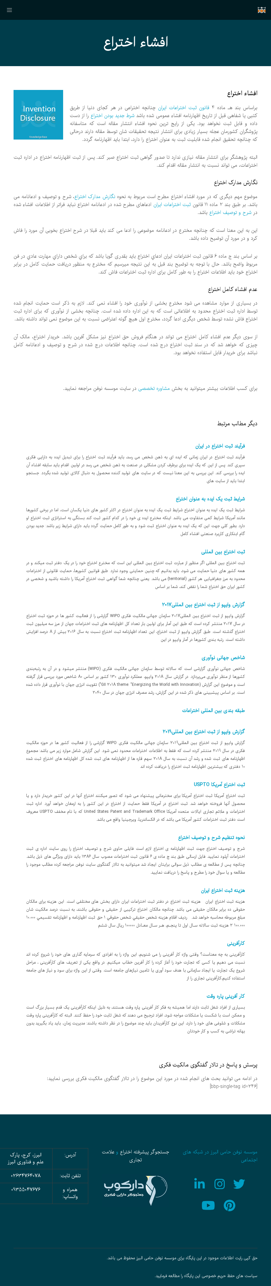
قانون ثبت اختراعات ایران (183, 108)
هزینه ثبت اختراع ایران (223, 890)
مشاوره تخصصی (154, 389)
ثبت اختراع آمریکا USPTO (219, 785)
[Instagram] (220, 1183)
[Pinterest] (230, 1205)
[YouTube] (210, 1205)
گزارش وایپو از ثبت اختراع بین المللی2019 (204, 732)
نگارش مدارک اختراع (94, 197)
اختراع (126, 1152)
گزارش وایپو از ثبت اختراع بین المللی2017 (203, 605)
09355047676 (25, 1190)
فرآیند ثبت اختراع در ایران (220, 446)
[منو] (12, 10)
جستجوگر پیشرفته (151, 1152)
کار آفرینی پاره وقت (226, 996)
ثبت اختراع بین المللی (223, 552)
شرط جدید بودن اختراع (113, 116)
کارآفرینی (236, 943)
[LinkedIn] (200, 1183)
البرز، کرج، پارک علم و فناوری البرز (26, 1158)
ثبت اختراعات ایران (172, 205)
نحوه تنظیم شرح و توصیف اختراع (211, 838)
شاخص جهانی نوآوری (223, 658)
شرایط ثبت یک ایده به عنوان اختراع (210, 499)
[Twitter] (240, 1183)
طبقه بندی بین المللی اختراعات (213, 711)
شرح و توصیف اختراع (230, 213)
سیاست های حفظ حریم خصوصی (229, 1276)
